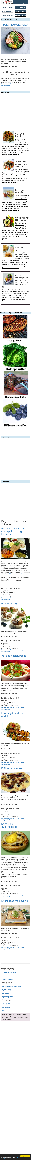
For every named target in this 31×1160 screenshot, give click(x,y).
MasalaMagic (6, 1007)
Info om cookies (7, 979)
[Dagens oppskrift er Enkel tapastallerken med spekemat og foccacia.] (15, 548)
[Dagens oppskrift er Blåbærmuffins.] (15, 618)
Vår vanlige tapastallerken (16, 574)
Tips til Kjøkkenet (8, 997)
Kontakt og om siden (9, 972)
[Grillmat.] (15, 328)
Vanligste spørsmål (8, 976)
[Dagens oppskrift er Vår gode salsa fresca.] (15, 670)
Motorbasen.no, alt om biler (11, 986)
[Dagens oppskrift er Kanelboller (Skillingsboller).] (15, 843)
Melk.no (4, 1011)
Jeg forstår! (25, 1156)
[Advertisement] (15, 109)
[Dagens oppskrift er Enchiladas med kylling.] (15, 915)
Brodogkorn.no (7, 1004)
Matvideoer (6, 993)
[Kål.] (15, 357)
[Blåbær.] (15, 413)
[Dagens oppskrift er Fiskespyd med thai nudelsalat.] (15, 730)
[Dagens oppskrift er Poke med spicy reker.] (15, 40)
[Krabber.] (15, 385)
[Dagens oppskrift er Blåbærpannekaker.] (15, 782)
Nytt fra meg (6, 990)
